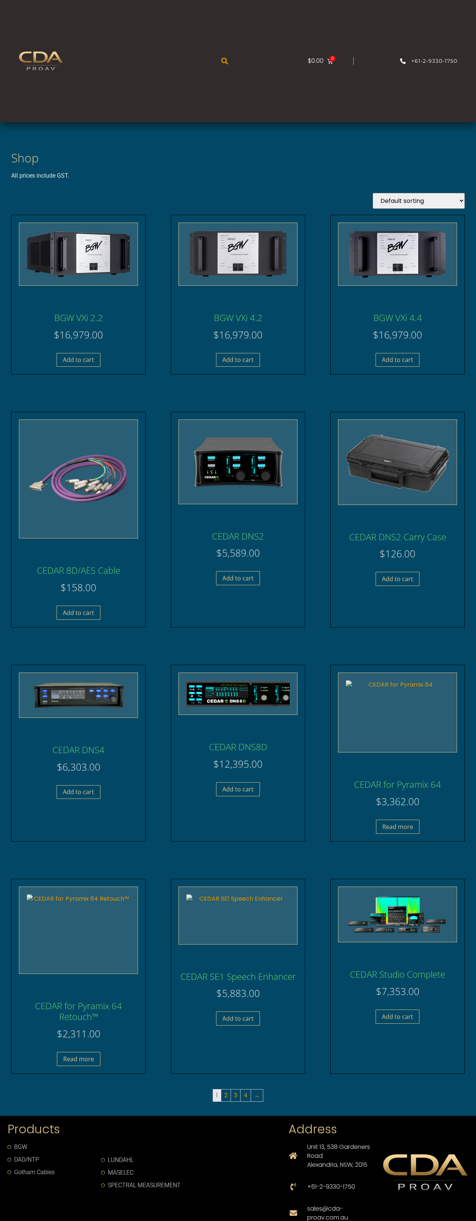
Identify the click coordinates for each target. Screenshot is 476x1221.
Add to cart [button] (78, 360)
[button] (224, 61)
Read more (397, 827)
